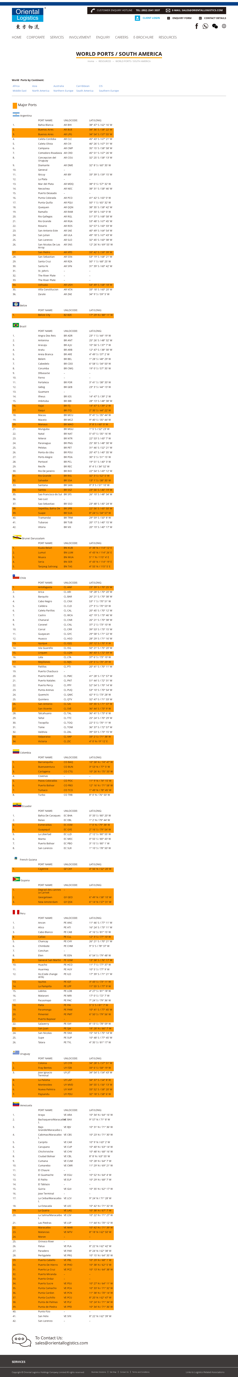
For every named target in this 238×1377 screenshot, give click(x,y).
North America (40, 90)
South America (84, 90)
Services (57, 37)
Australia (58, 86)
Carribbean (83, 86)
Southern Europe (109, 90)
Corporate (36, 37)
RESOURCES (168, 37)
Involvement (80, 37)
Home (16, 37)
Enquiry (103, 37)
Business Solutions (98, 1372)
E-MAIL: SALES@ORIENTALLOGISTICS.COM (197, 10)
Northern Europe (63, 90)
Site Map (113, 1372)
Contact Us (124, 1372)
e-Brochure (143, 37)
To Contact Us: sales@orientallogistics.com (61, 1340)
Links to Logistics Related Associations (205, 1372)
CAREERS (121, 37)
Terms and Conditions (140, 1372)
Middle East (19, 90)
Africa (16, 86)
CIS (101, 86)
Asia (34, 86)
